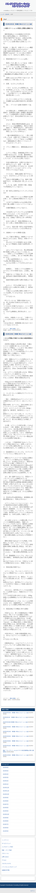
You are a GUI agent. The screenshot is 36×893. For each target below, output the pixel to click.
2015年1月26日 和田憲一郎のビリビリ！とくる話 (16, 755)
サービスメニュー (6, 843)
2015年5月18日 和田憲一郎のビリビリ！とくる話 (15, 722)
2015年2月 (5, 781)
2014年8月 (5, 801)
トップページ (5, 840)
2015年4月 (5, 774)
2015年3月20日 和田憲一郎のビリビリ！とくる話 (16, 736)
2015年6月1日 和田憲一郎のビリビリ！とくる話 (15, 717)
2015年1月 (5, 784)
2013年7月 (5, 824)
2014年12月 (6, 787)
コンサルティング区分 (7, 846)
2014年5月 (5, 811)
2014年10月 (6, 794)
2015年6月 (5, 767)
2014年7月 (5, 804)
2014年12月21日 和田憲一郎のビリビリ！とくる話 (19, 24)
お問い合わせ (5, 856)
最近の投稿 (12, 328)
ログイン (32, 891)
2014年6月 (5, 807)
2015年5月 (5, 770)
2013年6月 (5, 827)
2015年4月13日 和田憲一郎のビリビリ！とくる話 (16, 731)
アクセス (4, 860)
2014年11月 (6, 791)
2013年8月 (5, 821)
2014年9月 (5, 797)
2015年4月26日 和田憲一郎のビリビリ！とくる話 (16, 726)
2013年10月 (6, 814)
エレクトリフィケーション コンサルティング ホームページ (18, 5)
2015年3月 (5, 777)
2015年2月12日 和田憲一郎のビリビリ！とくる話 (16, 745)
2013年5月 (5, 831)
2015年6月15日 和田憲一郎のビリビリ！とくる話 (16, 712)
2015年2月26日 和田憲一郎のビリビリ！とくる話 (16, 741)
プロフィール (5, 853)
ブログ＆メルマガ (6, 863)
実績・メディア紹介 (7, 850)
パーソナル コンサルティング (9, 867)
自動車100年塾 (5, 870)
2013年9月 (5, 817)
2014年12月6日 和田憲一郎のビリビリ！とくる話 (18, 334)
